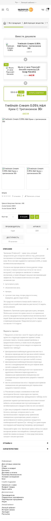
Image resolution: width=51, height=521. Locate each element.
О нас (4, 466)
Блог (4, 479)
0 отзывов (16, 196)
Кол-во (5, 217)
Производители (8, 495)
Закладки (5, 512)
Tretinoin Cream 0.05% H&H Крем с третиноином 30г (29, 46)
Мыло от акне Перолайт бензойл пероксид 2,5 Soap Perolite (29, 69)
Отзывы (7, 443)
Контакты (5, 470)
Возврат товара (8, 487)
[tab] (25, 249)
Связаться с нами (9, 485)
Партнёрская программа (12, 499)
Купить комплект (36, 93)
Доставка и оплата (9, 472)
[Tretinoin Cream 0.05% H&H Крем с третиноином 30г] (25, 141)
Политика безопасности (12, 474)
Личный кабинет (8, 507)
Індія (13, 231)
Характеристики (10, 449)
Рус (16, 2)
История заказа (8, 510)
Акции (4, 501)
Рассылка (6, 514)
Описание (7, 249)
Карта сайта (7, 489)
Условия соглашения (10, 477)
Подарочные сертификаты (13, 497)
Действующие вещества (34, 23)
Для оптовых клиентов (11, 464)
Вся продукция (15, 23)
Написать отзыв (33, 196)
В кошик (24, 217)
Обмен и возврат (9, 468)
